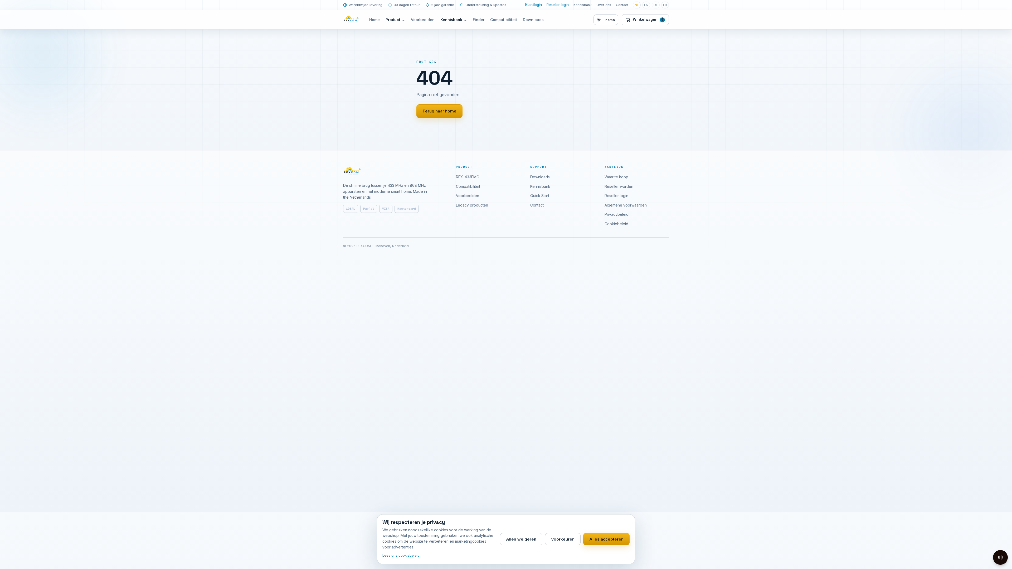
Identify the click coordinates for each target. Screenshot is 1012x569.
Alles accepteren (606, 539)
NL (637, 5)
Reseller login (558, 5)
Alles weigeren (521, 539)
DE (656, 5)
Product (395, 19)
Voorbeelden (423, 19)
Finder (478, 19)
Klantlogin (533, 5)
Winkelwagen (648, 19)
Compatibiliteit (503, 19)
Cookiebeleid (616, 224)
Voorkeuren (563, 539)
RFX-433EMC (467, 177)
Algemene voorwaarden (626, 205)
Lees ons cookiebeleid (401, 555)
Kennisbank (582, 5)
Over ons (603, 5)
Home (374, 19)
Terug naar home (439, 111)
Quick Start (539, 195)
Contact (622, 5)
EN (646, 5)
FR (665, 5)
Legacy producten (472, 205)
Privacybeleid (617, 214)
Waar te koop (616, 177)
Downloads (533, 19)
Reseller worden (619, 186)
